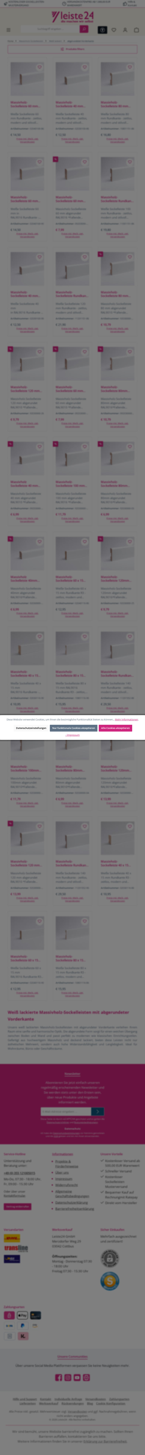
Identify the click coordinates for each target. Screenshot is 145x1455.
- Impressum (73, 735)
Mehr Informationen (126, 719)
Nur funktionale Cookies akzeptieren (73, 728)
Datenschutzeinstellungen (31, 728)
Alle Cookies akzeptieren (115, 728)
